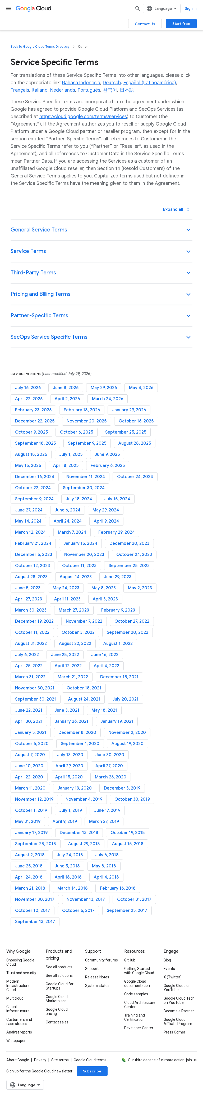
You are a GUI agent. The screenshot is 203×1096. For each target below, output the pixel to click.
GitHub (129, 960)
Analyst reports (19, 1032)
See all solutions (59, 975)
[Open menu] (8, 8)
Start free (181, 23)
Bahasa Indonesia (81, 83)
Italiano (40, 90)
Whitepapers (16, 1041)
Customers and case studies (19, 1021)
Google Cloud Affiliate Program (178, 1021)
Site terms (60, 1060)
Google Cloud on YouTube (177, 987)
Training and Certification (134, 1017)
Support (92, 968)
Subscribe (92, 1071)
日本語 (127, 90)
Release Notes (97, 977)
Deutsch (112, 83)
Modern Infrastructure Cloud (18, 985)
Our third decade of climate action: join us (162, 1060)
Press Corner (174, 1032)
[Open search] (138, 8)
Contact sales (57, 1022)
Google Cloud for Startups (59, 986)
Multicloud (15, 998)
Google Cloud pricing (57, 1011)
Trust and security (21, 973)
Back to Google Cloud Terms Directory (40, 46)
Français (20, 90)
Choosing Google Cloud (20, 962)
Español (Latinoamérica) (149, 83)
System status (97, 985)
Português (89, 90)
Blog (167, 960)
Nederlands (62, 90)
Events (169, 968)
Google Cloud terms (90, 1060)
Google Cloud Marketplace (57, 999)
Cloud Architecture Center (139, 1004)
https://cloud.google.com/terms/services (83, 116)
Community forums (101, 960)
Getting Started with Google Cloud (139, 970)
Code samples (136, 994)
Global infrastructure (18, 1009)
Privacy (40, 1060)
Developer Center (138, 1028)
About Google (17, 1060)
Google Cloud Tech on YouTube (179, 1000)
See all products (59, 967)
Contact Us (145, 23)
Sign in (191, 8)
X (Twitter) (173, 977)
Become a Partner (179, 1011)
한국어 (110, 90)
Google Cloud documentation (137, 983)
